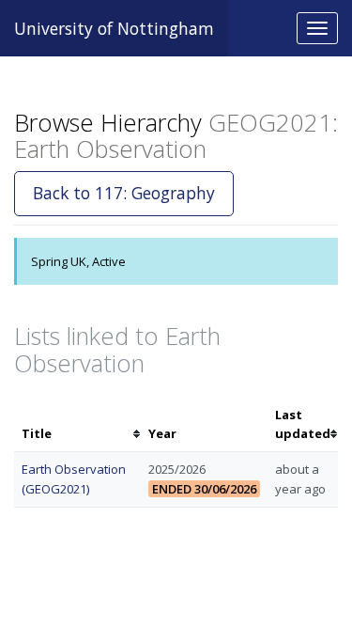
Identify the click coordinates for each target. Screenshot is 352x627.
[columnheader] (77, 425)
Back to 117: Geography (124, 192)
